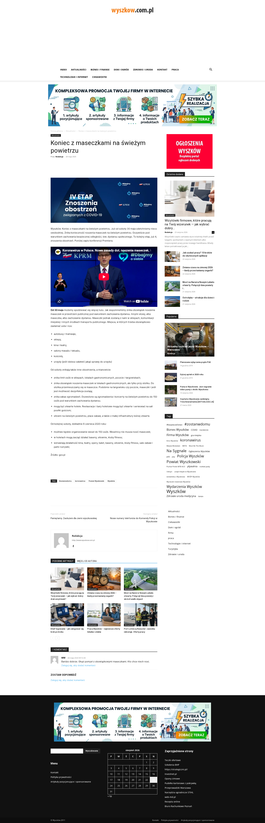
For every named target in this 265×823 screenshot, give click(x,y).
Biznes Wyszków (178, 429)
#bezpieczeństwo (174, 424)
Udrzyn (169, 472)
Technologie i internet (74, 76)
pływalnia (192, 466)
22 (146, 779)
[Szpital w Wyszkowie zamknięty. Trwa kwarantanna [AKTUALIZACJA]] (171, 402)
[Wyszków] (132, 10)
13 (133, 774)
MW (63, 657)
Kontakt (162, 69)
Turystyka (173, 548)
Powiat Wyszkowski (96, 481)
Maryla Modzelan (173, 446)
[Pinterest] (86, 169)
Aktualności (78, 69)
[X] (79, 169)
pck (168, 456)
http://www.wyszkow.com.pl (83, 540)
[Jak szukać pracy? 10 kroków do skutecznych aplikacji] (172, 256)
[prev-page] (52, 638)
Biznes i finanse (100, 69)
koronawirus (80, 481)
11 (118, 774)
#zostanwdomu (65, 481)
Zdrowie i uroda (143, 69)
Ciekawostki (99, 76)
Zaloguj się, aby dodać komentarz (78, 665)
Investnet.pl (171, 774)
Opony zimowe (172, 778)
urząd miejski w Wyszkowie (185, 472)
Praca (175, 69)
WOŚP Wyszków (193, 477)
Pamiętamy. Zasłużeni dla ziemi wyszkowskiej (74, 518)
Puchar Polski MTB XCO (176, 467)
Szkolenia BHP (172, 764)
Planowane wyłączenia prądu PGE (195, 362)
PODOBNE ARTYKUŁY (62, 561)
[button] (210, 69)
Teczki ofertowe (173, 760)
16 (153, 774)
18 (118, 779)
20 (133, 779)
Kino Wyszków (172, 441)
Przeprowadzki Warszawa (178, 787)
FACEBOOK (204, 430)
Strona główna (57, 131)
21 (139, 779)
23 (153, 779)
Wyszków (111, 481)
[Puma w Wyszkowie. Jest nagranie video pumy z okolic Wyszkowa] (171, 389)
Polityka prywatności (61, 777)
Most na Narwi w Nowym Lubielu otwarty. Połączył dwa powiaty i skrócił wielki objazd (138, 596)
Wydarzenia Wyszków (184, 486)
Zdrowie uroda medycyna (181, 496)
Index (63, 69)
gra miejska (196, 435)
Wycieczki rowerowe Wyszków (178, 482)
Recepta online (172, 801)
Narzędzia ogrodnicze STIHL (179, 792)
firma (170, 532)
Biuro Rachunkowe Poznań (178, 806)
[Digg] (114, 169)
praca (171, 538)
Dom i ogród (121, 69)
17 (111, 779)
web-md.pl (170, 797)
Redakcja (59, 156)
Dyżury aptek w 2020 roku (191, 374)
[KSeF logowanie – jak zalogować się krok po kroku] (67, 614)
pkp (173, 457)
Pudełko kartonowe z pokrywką (180, 783)
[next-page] (57, 638)
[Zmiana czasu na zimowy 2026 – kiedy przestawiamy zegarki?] (104, 578)
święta (200, 496)
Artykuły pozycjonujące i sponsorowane (71, 781)
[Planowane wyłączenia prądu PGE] (171, 365)
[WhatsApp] (93, 169)
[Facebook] (72, 169)
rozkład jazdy (205, 467)
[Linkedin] (100, 169)
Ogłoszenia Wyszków (199, 451)
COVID (194, 429)
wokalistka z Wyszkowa (176, 477)
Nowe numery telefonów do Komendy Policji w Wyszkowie (133, 520)
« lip (110, 796)
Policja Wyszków (190, 456)
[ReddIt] (107, 169)
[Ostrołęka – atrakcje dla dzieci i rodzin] (172, 301)
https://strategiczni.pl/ (176, 769)
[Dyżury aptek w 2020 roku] (171, 377)
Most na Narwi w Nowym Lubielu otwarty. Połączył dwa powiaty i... (198, 285)
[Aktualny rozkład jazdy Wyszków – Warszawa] (189, 340)
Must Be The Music (196, 446)
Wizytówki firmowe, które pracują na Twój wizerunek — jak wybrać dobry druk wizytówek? (67, 596)
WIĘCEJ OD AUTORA (87, 561)
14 (139, 774)
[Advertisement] (132, 42)
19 (126, 779)
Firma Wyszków (178, 435)
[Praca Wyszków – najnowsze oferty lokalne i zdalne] (104, 614)
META (184, 446)
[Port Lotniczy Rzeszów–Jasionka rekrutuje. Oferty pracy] (140, 614)
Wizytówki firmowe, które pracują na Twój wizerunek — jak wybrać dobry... (188, 224)
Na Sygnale (176, 450)
